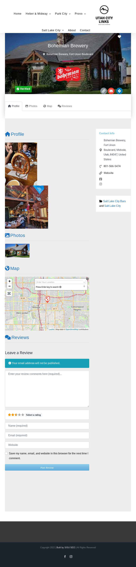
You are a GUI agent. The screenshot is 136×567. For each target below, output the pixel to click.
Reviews (20, 337)
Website (108, 173)
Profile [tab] (15, 106)
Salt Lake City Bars (114, 201)
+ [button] (9, 281)
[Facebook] (65, 556)
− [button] (9, 286)
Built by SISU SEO (66, 547)
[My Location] (60, 286)
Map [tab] (49, 106)
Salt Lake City (112, 205)
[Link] (103, 91)
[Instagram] (71, 556)
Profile (17, 134)
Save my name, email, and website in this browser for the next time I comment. (48, 456)
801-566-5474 (112, 166)
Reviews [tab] (67, 106)
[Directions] (119, 91)
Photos (17, 235)
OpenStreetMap (72, 329)
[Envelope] (111, 91)
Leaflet (51, 329)
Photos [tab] (33, 106)
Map (14, 268)
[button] (23, 89)
